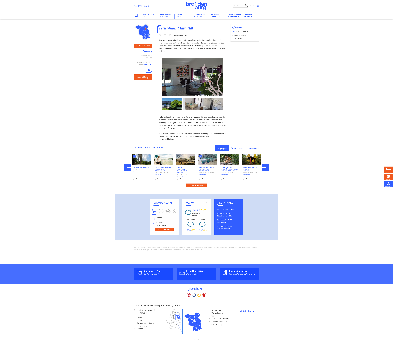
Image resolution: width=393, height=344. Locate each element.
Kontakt (140, 317)
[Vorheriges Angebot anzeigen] (127, 167)
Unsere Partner (217, 313)
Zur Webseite (224, 229)
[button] (388, 177)
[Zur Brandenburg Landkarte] (185, 321)
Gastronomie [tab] (253, 149)
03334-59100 (226, 220)
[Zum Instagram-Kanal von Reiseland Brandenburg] (199, 295)
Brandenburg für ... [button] (148, 15)
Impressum (141, 320)
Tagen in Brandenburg (220, 319)
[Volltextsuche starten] (246, 5)
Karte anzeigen (144, 45)
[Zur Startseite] (137, 16)
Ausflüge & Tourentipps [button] (215, 15)
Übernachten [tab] (237, 149)
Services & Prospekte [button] (248, 15)
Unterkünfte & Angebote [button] (199, 15)
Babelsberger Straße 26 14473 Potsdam (146, 312)
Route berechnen (164, 229)
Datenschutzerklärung (145, 323)
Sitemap (140, 329)
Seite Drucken (248, 311)
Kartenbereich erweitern (266, 152)
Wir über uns (216, 310)
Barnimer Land (147, 64)
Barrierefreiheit (142, 326)
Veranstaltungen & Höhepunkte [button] (234, 15)
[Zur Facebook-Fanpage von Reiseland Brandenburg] (193, 295)
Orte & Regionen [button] (181, 15)
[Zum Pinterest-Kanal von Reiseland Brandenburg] (188, 295)
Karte (146, 6)
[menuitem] (253, 6)
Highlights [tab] (222, 149)
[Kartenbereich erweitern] (276, 152)
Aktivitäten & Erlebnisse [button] (165, 15)
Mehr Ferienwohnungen (143, 77)
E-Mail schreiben (225, 226)
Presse (213, 316)
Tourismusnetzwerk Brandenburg (219, 323)
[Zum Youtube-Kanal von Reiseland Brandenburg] (204, 295)
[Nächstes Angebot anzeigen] (265, 167)
